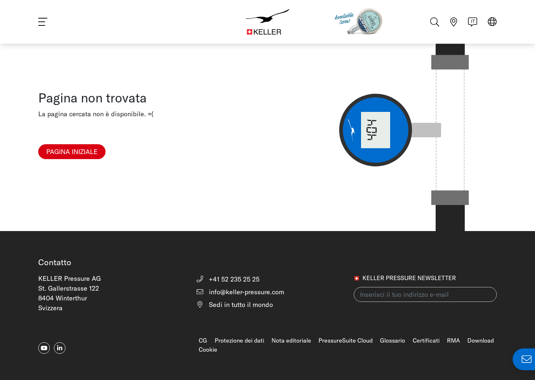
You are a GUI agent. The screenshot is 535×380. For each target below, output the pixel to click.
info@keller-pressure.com (245, 292)
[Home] (267, 21)
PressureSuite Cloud (345, 340)
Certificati (426, 340)
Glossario (392, 340)
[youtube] (44, 348)
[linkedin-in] (60, 348)
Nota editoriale (291, 340)
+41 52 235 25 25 (233, 279)
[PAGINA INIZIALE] (72, 163)
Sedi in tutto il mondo (240, 304)
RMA (453, 340)
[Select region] (492, 22)
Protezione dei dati (239, 340)
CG (203, 340)
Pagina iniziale (72, 151)
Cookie (208, 349)
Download (480, 340)
